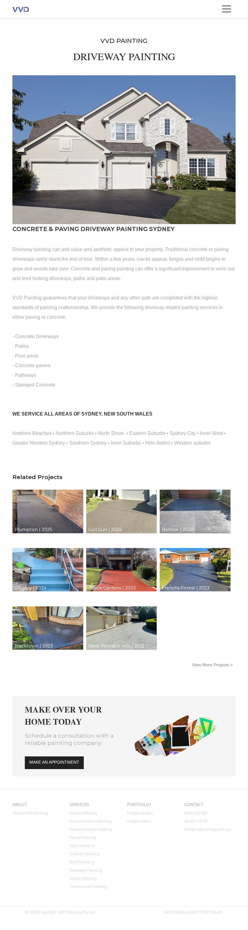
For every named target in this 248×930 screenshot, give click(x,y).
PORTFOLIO (139, 804)
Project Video (139, 821)
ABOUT (19, 804)
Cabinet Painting (85, 854)
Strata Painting (83, 878)
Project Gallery (140, 813)
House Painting (83, 813)
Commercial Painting (88, 886)
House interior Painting (91, 821)
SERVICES (79, 804)
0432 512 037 (196, 813)
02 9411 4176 (195, 821)
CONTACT (194, 804)
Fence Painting (83, 837)
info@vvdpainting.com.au (207, 829)
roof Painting (82, 862)
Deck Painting (82, 845)
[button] (226, 9)
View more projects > (212, 664)
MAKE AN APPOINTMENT (54, 762)
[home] (26, 9)
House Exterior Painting (91, 829)
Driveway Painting (86, 870)
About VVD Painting (30, 813)
